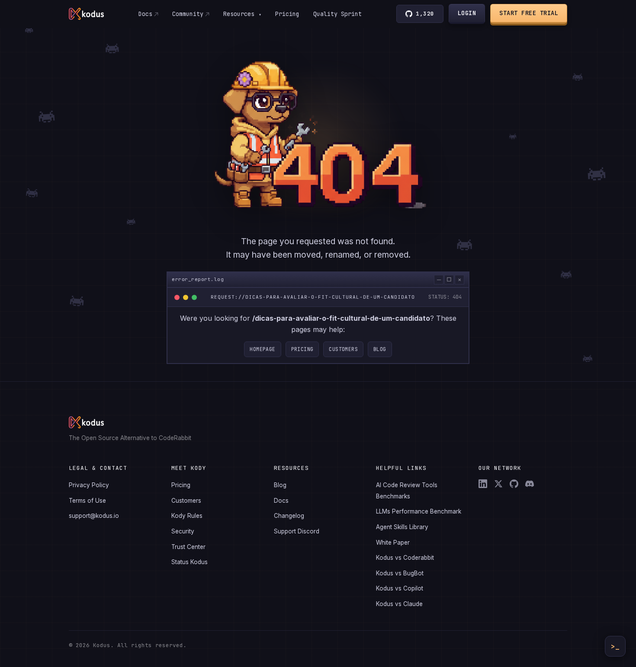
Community (187, 14)
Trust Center (188, 546)
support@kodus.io (94, 515)
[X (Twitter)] (498, 483)
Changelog (289, 515)
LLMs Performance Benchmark (418, 511)
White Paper (393, 542)
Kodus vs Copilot (399, 588)
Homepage (262, 349)
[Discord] (529, 483)
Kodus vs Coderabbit (405, 557)
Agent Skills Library (402, 526)
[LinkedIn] (483, 483)
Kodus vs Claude (399, 603)
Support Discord (296, 531)
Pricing (287, 14)
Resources (242, 14)
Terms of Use (87, 500)
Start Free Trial (528, 13)
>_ (615, 646)
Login (467, 13)
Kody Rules (186, 515)
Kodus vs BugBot (400, 573)
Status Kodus (189, 561)
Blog (379, 349)
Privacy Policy (89, 485)
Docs (145, 14)
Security (182, 531)
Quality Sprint (337, 14)
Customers (343, 349)
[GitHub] (514, 483)
